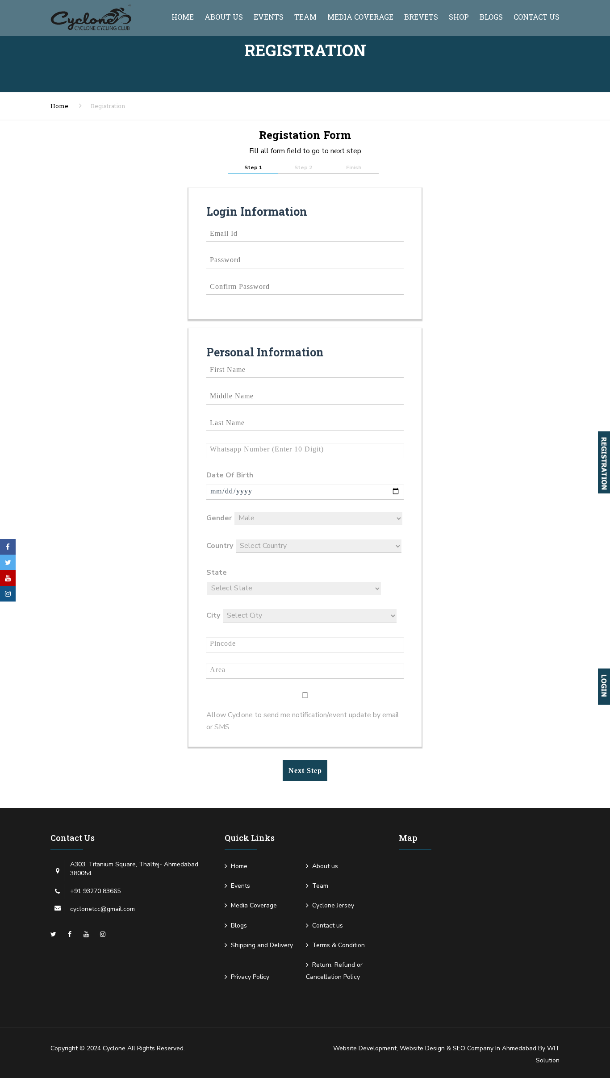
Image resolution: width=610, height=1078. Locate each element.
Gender (219, 518)
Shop (459, 16)
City (213, 615)
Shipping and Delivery (262, 945)
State (216, 572)
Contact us (537, 16)
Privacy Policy (250, 977)
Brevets (421, 16)
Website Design (422, 1048)
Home (182, 16)
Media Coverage (360, 16)
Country (219, 546)
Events (269, 16)
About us (224, 16)
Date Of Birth (229, 475)
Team (305, 16)
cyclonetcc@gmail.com (102, 909)
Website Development (365, 1048)
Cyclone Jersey (333, 905)
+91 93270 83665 (95, 891)
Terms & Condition (338, 945)
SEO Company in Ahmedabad (494, 1048)
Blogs (491, 16)
